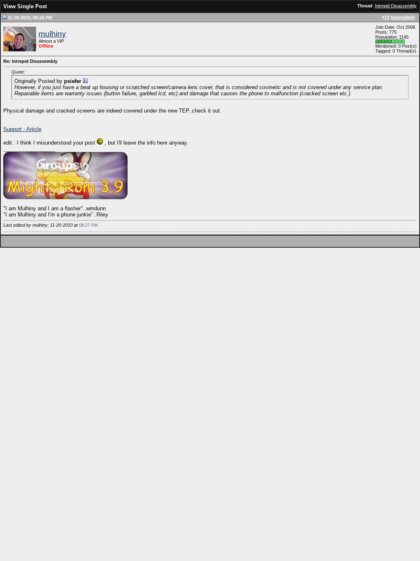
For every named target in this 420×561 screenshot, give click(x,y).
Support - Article (22, 129)
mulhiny (52, 34)
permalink (402, 17)
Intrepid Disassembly (396, 5)
